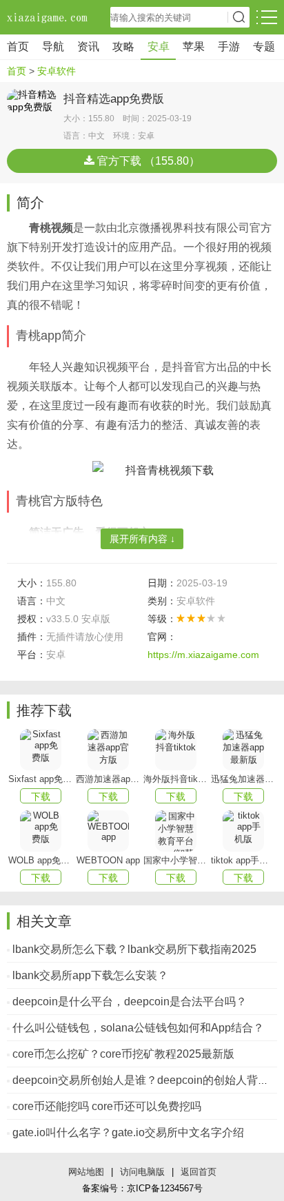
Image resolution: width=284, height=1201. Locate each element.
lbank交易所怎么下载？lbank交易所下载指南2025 (134, 949)
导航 (53, 46)
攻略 (123, 46)
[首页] (48, 17)
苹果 (194, 46)
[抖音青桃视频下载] (153, 470)
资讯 (88, 46)
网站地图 (86, 1172)
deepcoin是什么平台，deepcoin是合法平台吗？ (129, 1001)
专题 (264, 46)
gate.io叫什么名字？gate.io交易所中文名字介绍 (128, 1132)
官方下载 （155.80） (147, 161)
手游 (229, 46)
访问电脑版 (142, 1172)
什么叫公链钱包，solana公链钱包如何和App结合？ (138, 1028)
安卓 (159, 46)
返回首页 (198, 1172)
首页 (18, 46)
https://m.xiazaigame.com (203, 654)
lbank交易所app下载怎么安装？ (90, 975)
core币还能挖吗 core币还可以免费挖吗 (106, 1106)
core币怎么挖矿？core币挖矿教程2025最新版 (123, 1054)
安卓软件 (56, 70)
